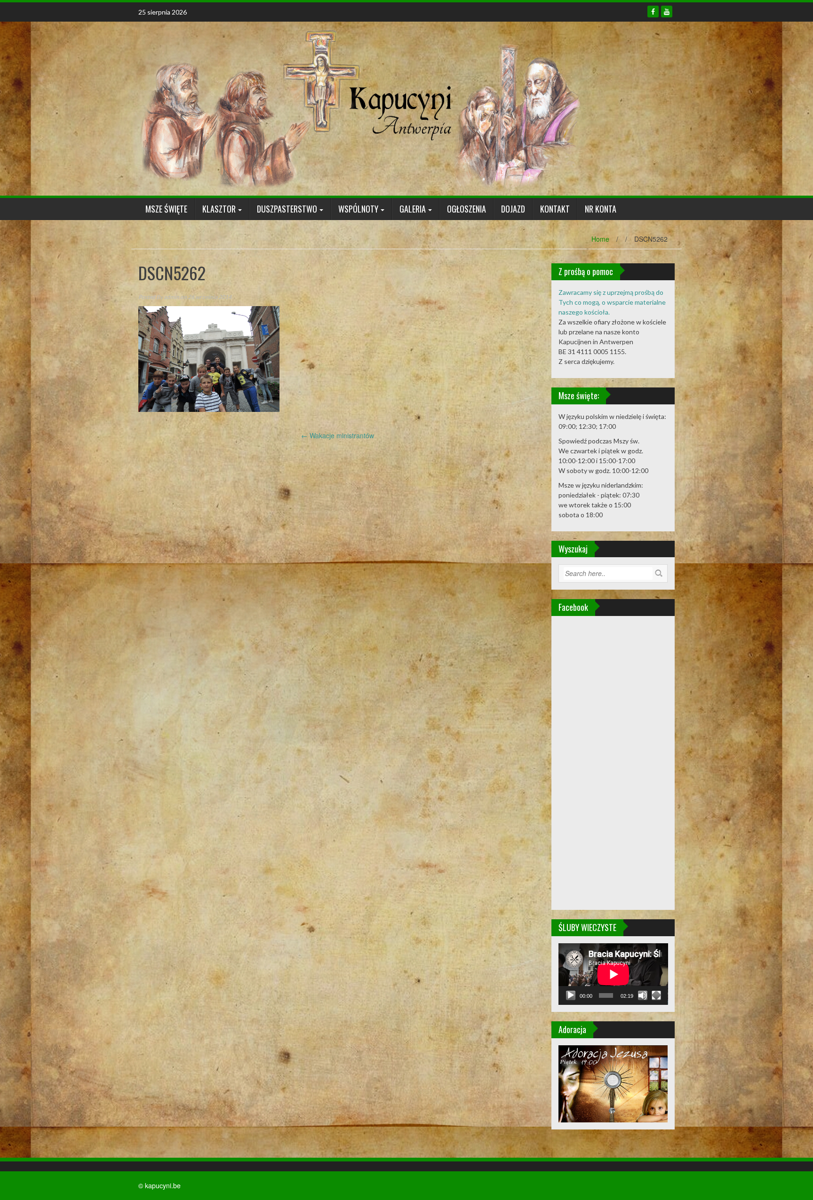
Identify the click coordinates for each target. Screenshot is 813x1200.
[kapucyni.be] (359, 107)
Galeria (412, 209)
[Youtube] (666, 11)
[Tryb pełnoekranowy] (656, 995)
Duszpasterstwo (287, 209)
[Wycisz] (642, 995)
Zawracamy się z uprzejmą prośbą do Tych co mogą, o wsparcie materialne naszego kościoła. (612, 302)
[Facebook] (653, 11)
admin (171, 296)
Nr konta (600, 209)
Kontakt (555, 209)
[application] (613, 974)
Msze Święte (166, 209)
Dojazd (513, 209)
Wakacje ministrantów (337, 435)
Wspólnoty (358, 209)
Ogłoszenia (466, 209)
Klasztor (219, 209)
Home (600, 239)
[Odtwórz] (570, 995)
